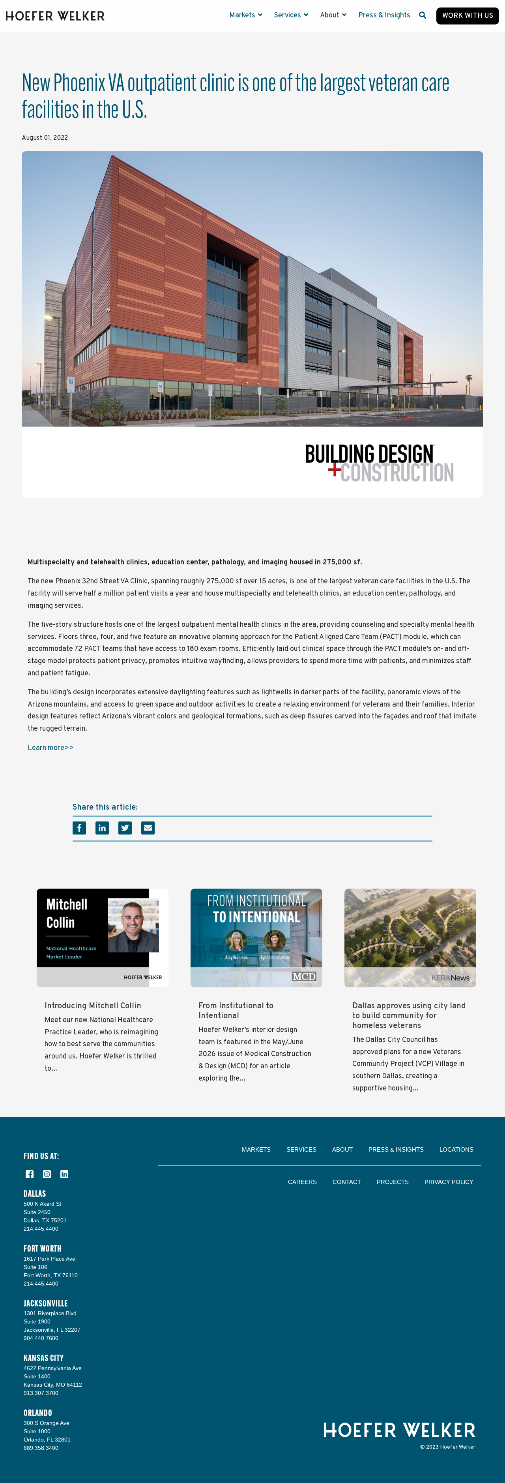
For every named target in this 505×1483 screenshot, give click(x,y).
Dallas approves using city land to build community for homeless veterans (409, 1016)
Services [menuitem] (301, 1149)
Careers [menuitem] (302, 1182)
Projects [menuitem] (393, 1182)
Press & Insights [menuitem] (396, 1149)
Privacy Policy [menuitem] (449, 1182)
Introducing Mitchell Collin (93, 1006)
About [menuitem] (342, 1149)
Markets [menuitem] (256, 1149)
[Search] (422, 16)
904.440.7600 (41, 1338)
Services (288, 15)
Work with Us (467, 16)
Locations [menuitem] (456, 1149)
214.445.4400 (41, 1228)
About (330, 15)
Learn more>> (51, 748)
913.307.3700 (41, 1393)
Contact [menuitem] (347, 1182)
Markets (243, 15)
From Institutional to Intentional (235, 1011)
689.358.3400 (41, 1448)
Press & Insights (384, 15)
